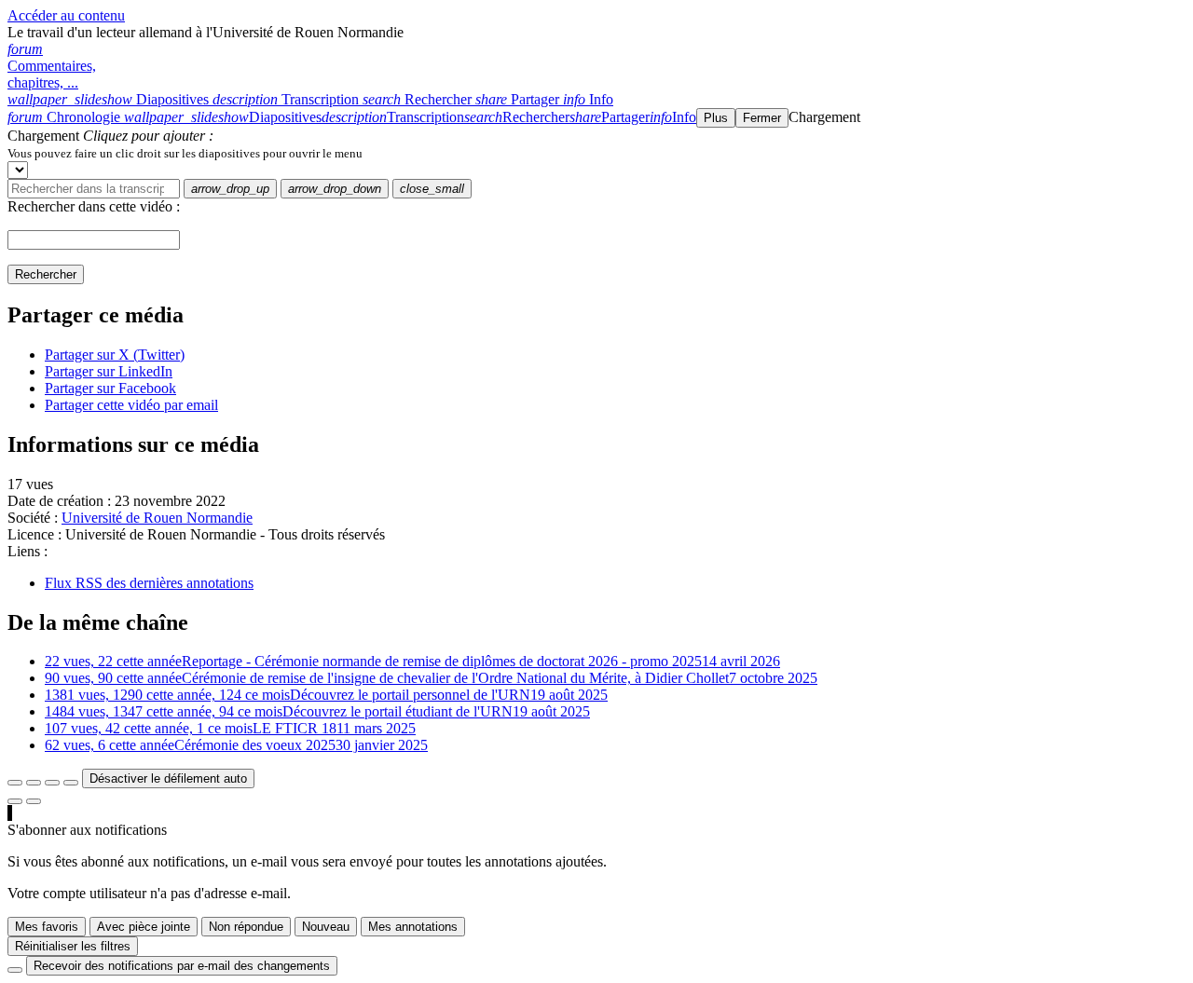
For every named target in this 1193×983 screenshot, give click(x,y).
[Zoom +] (70, 782)
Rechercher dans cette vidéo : (93, 206)
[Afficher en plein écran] (14, 782)
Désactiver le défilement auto (168, 778)
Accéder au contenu (66, 15)
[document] (596, 152)
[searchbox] (93, 188)
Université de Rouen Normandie (157, 518)
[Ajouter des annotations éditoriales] (33, 801)
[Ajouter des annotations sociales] (14, 801)
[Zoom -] (52, 782)
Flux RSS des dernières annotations (149, 583)
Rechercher (45, 274)
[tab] (110, 99)
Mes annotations (413, 927)
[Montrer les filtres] (33, 782)
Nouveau (326, 927)
